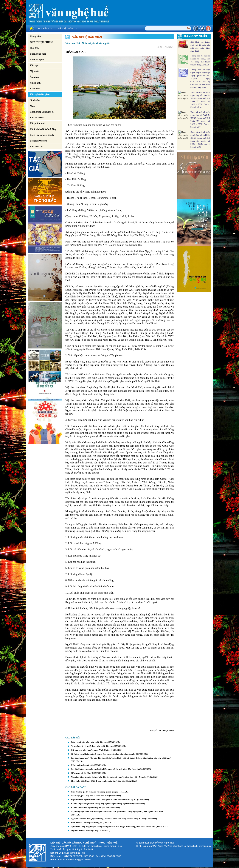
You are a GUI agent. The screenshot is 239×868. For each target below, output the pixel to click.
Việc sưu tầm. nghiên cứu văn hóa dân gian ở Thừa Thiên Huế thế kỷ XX (104, 799)
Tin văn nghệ (37, 59)
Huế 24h (34, 48)
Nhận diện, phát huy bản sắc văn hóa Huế (90, 796)
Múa (32, 106)
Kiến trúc (35, 88)
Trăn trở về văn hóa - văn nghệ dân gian (89, 742)
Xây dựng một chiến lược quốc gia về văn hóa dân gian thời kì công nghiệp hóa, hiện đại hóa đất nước (117, 811)
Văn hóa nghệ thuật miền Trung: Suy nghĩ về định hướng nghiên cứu (102, 803)
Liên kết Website (38, 140)
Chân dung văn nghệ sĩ (42, 111)
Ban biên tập (45, 28)
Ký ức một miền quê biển (82, 765)
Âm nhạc (34, 77)
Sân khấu (35, 100)
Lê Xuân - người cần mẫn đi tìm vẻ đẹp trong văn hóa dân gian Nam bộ (103, 754)
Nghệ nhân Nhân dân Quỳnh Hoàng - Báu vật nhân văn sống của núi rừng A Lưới (108, 819)
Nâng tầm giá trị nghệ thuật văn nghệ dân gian (92, 746)
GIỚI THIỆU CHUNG (41, 42)
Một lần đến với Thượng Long (84, 830)
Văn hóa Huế (37, 117)
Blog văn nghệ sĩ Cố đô (42, 134)
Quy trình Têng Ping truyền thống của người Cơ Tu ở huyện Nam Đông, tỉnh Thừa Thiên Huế (113, 826)
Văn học (34, 65)
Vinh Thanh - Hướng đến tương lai (86, 822)
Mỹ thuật (34, 71)
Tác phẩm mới (37, 123)
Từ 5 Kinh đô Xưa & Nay (43, 129)
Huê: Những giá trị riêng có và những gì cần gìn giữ (94, 792)
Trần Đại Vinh (166, 730)
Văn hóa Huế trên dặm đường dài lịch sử (89, 807)
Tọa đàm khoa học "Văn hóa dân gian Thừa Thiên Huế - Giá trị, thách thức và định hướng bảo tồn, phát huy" (121, 758)
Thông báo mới (38, 53)
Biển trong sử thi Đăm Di (82, 773)
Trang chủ (35, 36)
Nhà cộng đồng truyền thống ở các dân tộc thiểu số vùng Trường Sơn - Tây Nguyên (108, 777)
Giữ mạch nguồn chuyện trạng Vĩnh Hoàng (90, 750)
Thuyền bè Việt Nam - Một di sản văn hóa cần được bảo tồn (98, 781)
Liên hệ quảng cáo (68, 28)
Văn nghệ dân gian (39, 94)
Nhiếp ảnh (35, 82)
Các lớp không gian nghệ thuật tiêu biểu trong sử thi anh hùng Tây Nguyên (105, 769)
